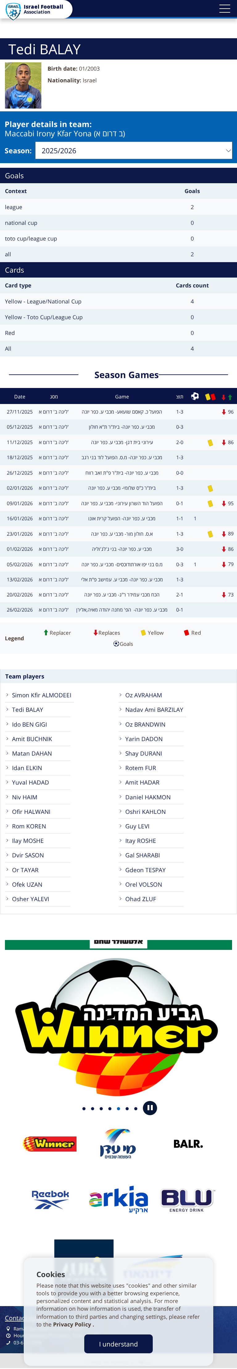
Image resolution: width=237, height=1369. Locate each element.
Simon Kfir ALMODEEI (41, 695)
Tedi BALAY (27, 709)
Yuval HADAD (30, 782)
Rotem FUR (140, 768)
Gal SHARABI (142, 855)
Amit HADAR (142, 782)
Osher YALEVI (30, 899)
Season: (18, 150)
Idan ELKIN (27, 768)
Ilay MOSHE (28, 840)
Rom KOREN (29, 826)
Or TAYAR (25, 870)
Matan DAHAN (32, 753)
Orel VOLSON (143, 884)
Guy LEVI (137, 826)
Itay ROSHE (140, 840)
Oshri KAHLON (145, 811)
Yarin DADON (144, 739)
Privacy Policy (73, 1324)
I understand (118, 1343)
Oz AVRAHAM (143, 695)
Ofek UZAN (27, 884)
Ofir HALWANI (31, 811)
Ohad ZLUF (140, 899)
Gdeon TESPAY (145, 870)
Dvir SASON (28, 855)
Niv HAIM (24, 797)
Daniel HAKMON (148, 797)
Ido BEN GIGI (29, 724)
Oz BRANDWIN (145, 724)
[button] (224, 8)
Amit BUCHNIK (32, 739)
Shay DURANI (143, 753)
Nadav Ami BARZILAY (154, 709)
